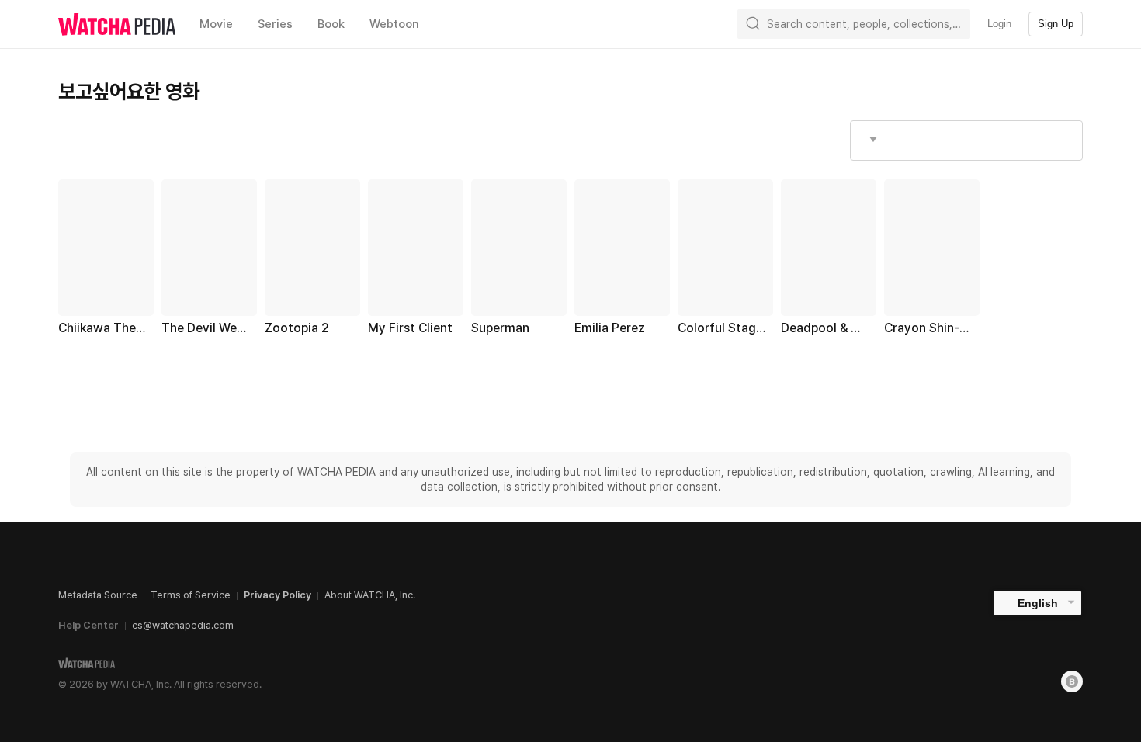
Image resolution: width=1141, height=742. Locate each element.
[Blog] (1072, 681)
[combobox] (966, 140)
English (1038, 603)
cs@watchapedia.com (183, 625)
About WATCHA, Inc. (369, 595)
